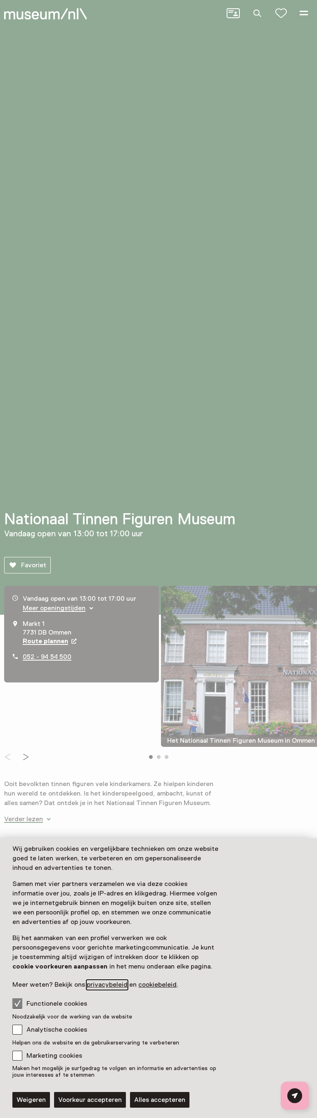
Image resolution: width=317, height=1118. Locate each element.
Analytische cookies (56, 1029)
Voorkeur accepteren (90, 1100)
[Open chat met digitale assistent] (295, 1096)
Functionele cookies (56, 1003)
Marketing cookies (54, 1055)
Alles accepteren (159, 1100)
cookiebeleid (157, 984)
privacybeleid (107, 984)
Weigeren (31, 1100)
